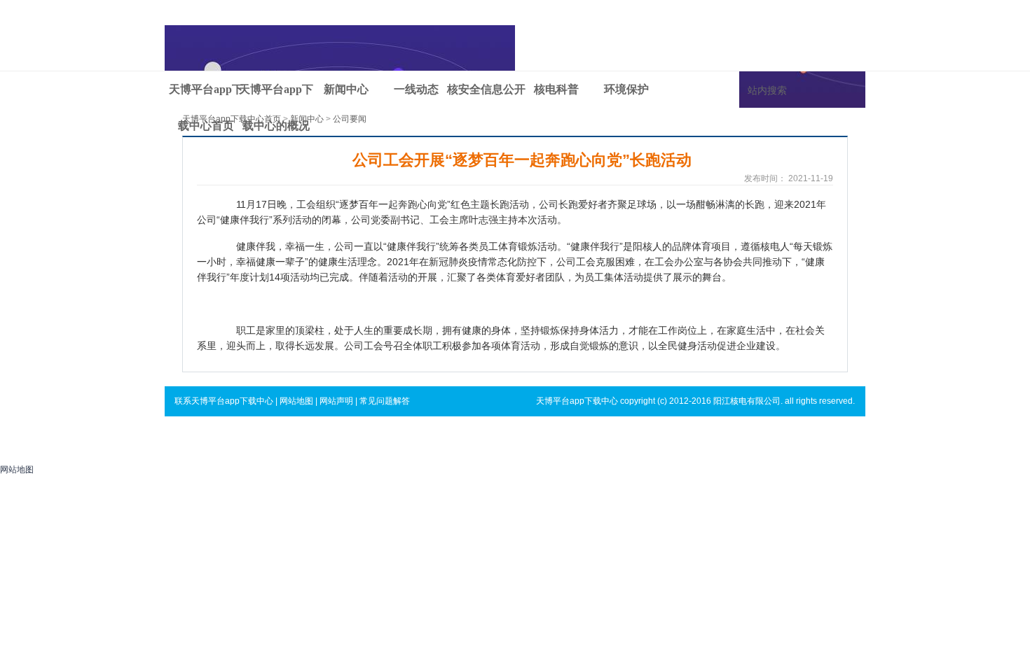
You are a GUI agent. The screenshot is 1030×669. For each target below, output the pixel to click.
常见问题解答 (384, 401)
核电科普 (556, 89)
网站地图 (296, 401)
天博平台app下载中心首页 (206, 95)
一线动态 (416, 89)
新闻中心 (346, 89)
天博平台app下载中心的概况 (276, 95)
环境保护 (626, 89)
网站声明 (336, 401)
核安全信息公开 (486, 89)
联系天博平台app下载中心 (223, 401)
